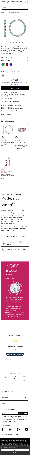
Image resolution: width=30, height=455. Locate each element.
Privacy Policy (12, 421)
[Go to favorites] (25, 3)
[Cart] (27, 2)
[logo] (15, 2)
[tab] (7, 42)
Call (15, 380)
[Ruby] (7, 64)
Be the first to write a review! (15, 354)
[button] (3, 2)
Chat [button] (5, 380)
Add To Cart (15, 88)
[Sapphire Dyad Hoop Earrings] (8, 129)
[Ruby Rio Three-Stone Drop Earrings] (8, 161)
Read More (20, 51)
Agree (15, 450)
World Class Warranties (12, 101)
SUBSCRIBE (23, 413)
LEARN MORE (9, 279)
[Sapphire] (11, 64)
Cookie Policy (15, 447)
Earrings (16, 12)
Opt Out (15, 452)
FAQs (3, 403)
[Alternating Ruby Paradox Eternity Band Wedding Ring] (22, 129)
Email (24, 380)
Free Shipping (9, 98)
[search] (26, 7)
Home (2, 12)
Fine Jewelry (9, 12)
